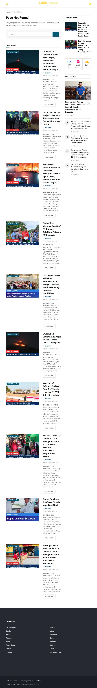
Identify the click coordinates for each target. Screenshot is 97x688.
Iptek (52, 631)
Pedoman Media (11, 681)
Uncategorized (55, 652)
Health (8, 648)
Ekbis (8, 634)
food (8, 641)
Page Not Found (17, 12)
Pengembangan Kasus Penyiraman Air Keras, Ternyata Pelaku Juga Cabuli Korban (79, 139)
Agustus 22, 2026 (49, 130)
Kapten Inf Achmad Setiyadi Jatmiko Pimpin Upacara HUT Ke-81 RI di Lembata (52, 389)
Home (8, 12)
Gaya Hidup (10, 645)
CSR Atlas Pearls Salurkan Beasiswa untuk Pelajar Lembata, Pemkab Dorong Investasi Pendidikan (51, 284)
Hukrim (52, 627)
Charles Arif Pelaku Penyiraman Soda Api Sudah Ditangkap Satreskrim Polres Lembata (75, 107)
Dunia (8, 631)
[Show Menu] (7, 3)
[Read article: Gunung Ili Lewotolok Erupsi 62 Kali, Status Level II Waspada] (22, 344)
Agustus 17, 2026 (49, 401)
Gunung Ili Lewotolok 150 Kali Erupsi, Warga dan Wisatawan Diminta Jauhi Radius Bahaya (50, 60)
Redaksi (37, 681)
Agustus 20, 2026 (49, 188)
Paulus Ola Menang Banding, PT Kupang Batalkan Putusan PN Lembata (52, 229)
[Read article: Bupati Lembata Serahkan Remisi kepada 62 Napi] (22, 509)
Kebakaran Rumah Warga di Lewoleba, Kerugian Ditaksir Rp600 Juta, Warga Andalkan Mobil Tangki (52, 173)
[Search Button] (90, 3)
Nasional (53, 634)
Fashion (9, 638)
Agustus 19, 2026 (49, 349)
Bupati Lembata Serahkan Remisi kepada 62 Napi (52, 502)
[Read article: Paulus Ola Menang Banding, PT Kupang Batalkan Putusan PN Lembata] (22, 233)
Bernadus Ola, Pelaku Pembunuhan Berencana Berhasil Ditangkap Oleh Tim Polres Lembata (80, 153)
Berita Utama (13, 52)
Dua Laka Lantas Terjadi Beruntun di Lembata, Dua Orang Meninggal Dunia (52, 118)
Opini (52, 638)
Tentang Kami (26, 681)
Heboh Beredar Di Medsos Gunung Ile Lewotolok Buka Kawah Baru (80, 167)
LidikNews (48, 73)
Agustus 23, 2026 (49, 75)
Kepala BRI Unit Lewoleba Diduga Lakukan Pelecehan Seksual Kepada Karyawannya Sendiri (81, 125)
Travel (52, 648)
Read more (50, 105)
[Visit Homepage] (48, 3)
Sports (52, 645)
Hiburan (9, 652)
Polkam (53, 641)
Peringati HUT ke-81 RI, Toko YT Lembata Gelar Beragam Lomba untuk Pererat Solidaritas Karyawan (52, 554)
